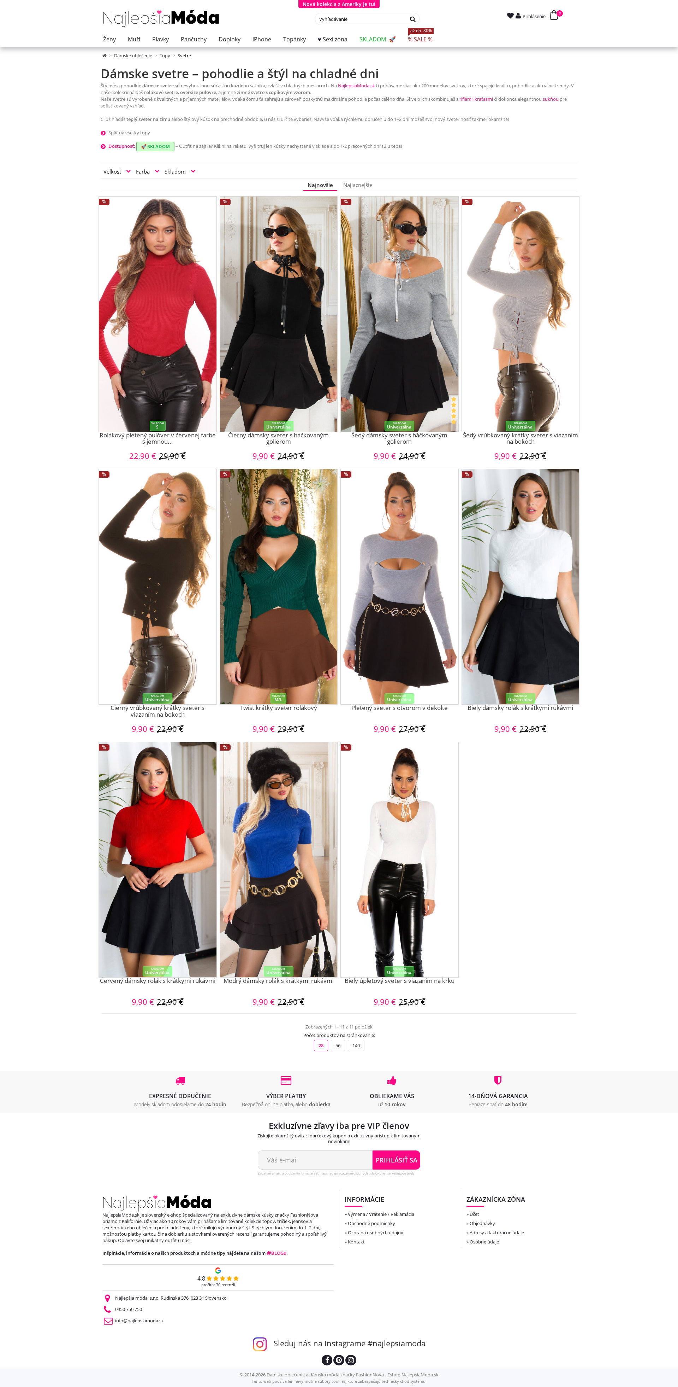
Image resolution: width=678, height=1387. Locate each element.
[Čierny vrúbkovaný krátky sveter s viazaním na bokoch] (157, 586)
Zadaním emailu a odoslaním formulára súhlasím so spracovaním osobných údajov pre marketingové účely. (336, 1173)
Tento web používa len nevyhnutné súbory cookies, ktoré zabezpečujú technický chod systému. (339, 1381)
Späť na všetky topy (129, 132)
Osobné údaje (484, 1242)
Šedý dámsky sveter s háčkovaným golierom (399, 439)
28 (321, 1045)
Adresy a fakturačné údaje (497, 1232)
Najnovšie (320, 184)
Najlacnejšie (357, 184)
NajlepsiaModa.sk (356, 85)
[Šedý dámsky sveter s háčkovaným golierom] (399, 314)
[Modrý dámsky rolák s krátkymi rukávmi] (279, 859)
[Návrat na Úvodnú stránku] (105, 55)
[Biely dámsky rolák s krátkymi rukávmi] (520, 586)
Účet (474, 1214)
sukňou (551, 99)
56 (337, 1045)
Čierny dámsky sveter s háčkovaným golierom (278, 439)
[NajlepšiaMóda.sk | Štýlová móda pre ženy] (161, 19)
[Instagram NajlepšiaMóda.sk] (350, 1361)
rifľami (465, 99)
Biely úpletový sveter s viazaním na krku (399, 981)
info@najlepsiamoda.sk (139, 1320)
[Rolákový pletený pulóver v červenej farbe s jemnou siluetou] (157, 314)
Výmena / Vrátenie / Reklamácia (381, 1214)
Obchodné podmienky (371, 1223)
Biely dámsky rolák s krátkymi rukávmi (520, 708)
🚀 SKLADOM (155, 146)
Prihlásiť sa (396, 1160)
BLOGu (278, 1253)
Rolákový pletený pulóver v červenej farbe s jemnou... (158, 439)
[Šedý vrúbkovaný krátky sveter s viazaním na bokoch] (520, 314)
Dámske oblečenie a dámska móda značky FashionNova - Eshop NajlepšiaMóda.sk (353, 1374)
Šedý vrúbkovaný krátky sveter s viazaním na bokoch (520, 439)
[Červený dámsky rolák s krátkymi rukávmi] (157, 859)
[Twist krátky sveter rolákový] (279, 586)
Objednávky (482, 1223)
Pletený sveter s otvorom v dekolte (399, 708)
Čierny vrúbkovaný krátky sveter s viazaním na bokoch (157, 711)
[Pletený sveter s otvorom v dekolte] (399, 586)
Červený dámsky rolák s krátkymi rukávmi (157, 981)
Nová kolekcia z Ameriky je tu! (339, 4)
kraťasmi (484, 99)
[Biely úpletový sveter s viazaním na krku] (399, 859)
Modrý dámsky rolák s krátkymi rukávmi (279, 981)
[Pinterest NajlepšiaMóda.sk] (338, 1361)
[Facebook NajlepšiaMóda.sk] (327, 1361)
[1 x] (454, 413)
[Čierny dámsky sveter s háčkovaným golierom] (279, 314)
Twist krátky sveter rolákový (278, 708)
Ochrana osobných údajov (375, 1232)
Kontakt (356, 1242)
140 (356, 1045)
